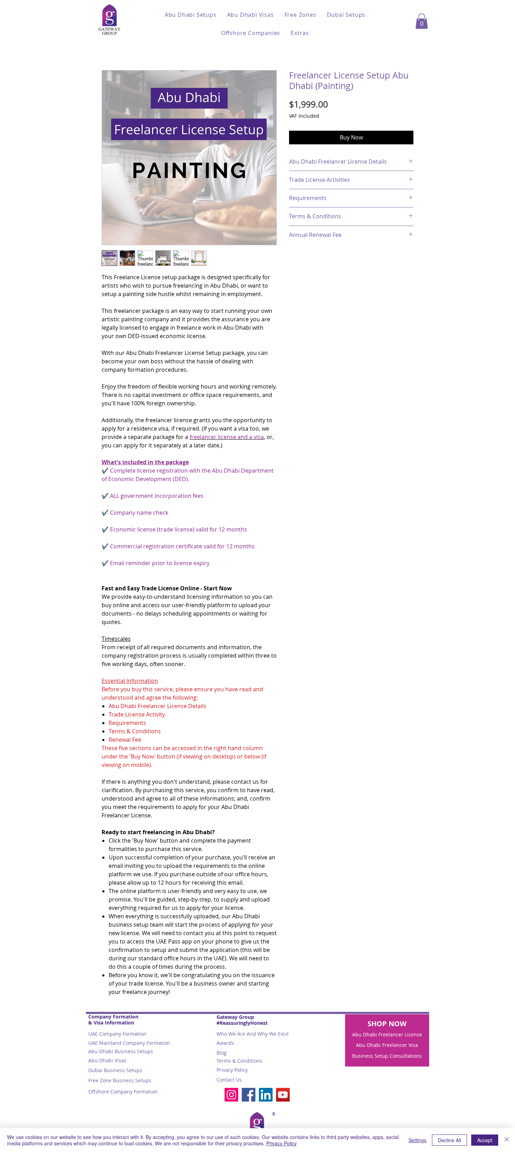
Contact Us (229, 1079)
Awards (225, 1043)
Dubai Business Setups (115, 1070)
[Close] (506, 1140)
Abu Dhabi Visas (107, 1060)
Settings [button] (417, 1140)
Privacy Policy (232, 1070)
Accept (484, 1140)
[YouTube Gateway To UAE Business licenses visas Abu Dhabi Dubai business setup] (283, 1095)
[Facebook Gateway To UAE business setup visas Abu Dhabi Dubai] (248, 1095)
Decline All (449, 1140)
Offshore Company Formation (123, 1091)
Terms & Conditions (239, 1060)
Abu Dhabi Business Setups (120, 1051)
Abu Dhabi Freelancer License (387, 1034)
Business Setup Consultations (387, 1055)
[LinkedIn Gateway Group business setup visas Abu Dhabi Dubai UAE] (266, 1095)
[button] (190, 14)
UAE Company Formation (117, 1033)
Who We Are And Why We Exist (253, 1033)
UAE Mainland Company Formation (129, 1043)
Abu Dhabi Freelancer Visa (387, 1045)
